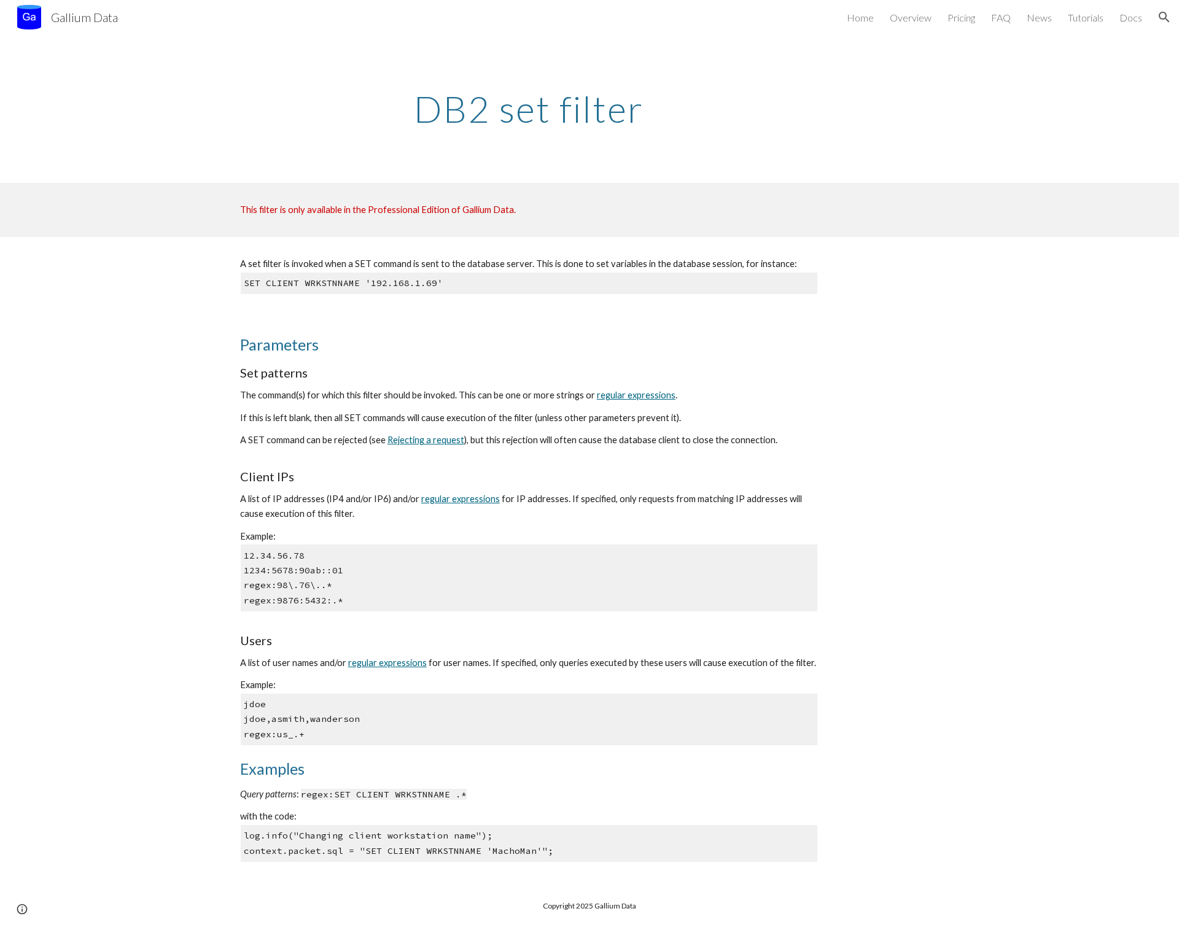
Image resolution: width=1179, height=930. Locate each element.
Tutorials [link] (1085, 17)
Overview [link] (911, 17)
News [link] (1039, 17)
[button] (1164, 17)
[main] (528, 108)
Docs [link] (1130, 17)
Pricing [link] (961, 17)
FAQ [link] (1001, 17)
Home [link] (860, 17)
